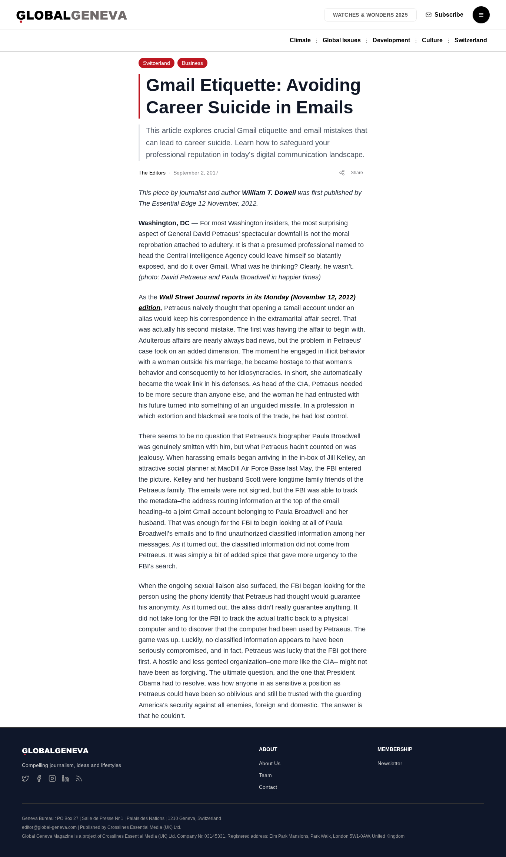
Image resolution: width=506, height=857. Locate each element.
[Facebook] (39, 778)
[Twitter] (25, 778)
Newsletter (389, 763)
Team (265, 775)
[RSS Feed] (79, 778)
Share (357, 172)
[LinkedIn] (65, 778)
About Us (269, 763)
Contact (268, 787)
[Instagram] (52, 778)
